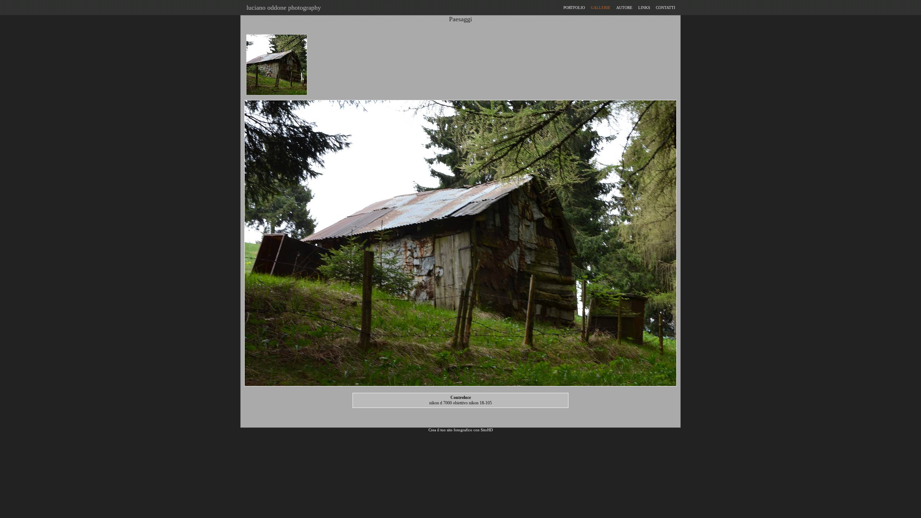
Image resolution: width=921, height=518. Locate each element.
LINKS (644, 7)
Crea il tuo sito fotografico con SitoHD (460, 430)
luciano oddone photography (282, 7)
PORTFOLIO (574, 7)
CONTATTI (665, 7)
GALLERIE (601, 7)
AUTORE (624, 7)
